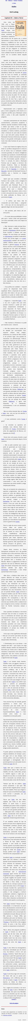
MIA (6, 0)
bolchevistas (4, 569)
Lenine (24, 72)
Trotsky (24, 395)
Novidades (20, 0)
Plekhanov (20, 389)
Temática (15, 0)
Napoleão (14, 169)
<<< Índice (14, 3)
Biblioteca (10, 0)
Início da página (14, 1003)
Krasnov (17, 244)
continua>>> (14, 999)
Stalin (2, 30)
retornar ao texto (7, 1015)
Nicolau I (6, 922)
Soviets (17, 521)
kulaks (19, 459)
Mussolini (4, 171)
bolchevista (12, 230)
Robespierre (6, 978)
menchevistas (8, 236)
